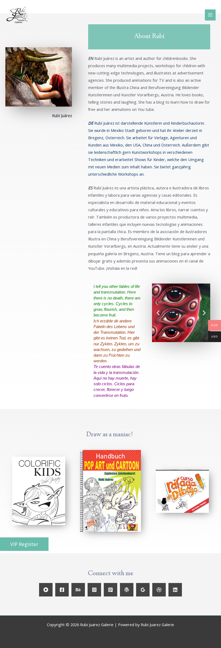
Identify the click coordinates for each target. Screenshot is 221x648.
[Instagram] (94, 589)
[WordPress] (126, 589)
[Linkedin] (175, 589)
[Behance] (78, 589)
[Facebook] (62, 589)
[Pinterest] (110, 589)
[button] (24, 544)
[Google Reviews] (143, 589)
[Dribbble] (159, 589)
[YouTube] (46, 589)
